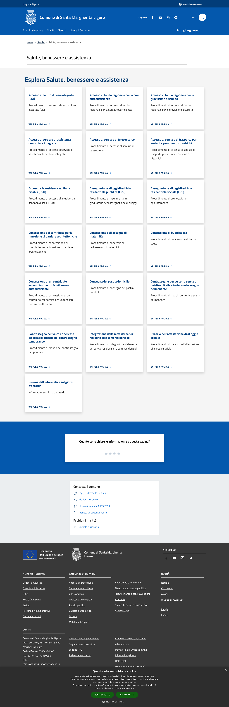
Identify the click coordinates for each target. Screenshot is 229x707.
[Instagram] (167, 17)
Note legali (120, 661)
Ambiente (120, 599)
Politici (26, 605)
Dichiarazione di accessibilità (130, 666)
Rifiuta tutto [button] (127, 694)
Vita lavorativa (76, 594)
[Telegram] (175, 17)
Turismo (73, 616)
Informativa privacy (125, 655)
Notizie (165, 583)
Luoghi (164, 609)
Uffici (25, 594)
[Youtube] (159, 17)
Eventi (164, 615)
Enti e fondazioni (32, 599)
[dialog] (114, 687)
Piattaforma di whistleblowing (131, 650)
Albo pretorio (122, 644)
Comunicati (167, 588)
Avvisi (164, 594)
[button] (114, 701)
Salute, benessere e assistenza (131, 605)
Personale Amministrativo (36, 611)
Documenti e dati (32, 616)
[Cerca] (202, 17)
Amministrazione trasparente (130, 638)
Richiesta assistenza (80, 655)
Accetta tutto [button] (102, 694)
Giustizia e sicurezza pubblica (130, 588)
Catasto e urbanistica (80, 611)
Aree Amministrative (34, 588)
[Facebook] (151, 17)
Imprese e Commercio (80, 599)
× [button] (225, 670)
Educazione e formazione (128, 582)
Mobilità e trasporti (79, 622)
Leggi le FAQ (75, 650)
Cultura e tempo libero (81, 588)
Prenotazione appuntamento (84, 638)
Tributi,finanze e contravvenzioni (132, 594)
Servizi (41, 42)
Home (30, 42)
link (132, 688)
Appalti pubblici (77, 605)
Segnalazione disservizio (82, 644)
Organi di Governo (32, 583)
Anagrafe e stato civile (81, 583)
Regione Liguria (31, 4)
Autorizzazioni (122, 610)
